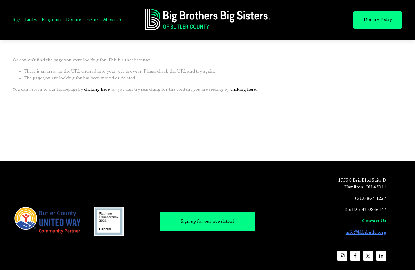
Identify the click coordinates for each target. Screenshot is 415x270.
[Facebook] (355, 256)
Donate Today (378, 20)
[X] (368, 256)
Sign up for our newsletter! (207, 221)
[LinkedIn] (381, 256)
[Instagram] (342, 256)
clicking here (97, 89)
